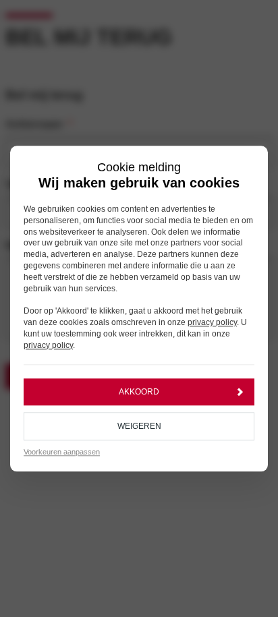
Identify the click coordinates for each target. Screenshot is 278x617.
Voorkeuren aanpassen (62, 452)
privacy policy (212, 322)
